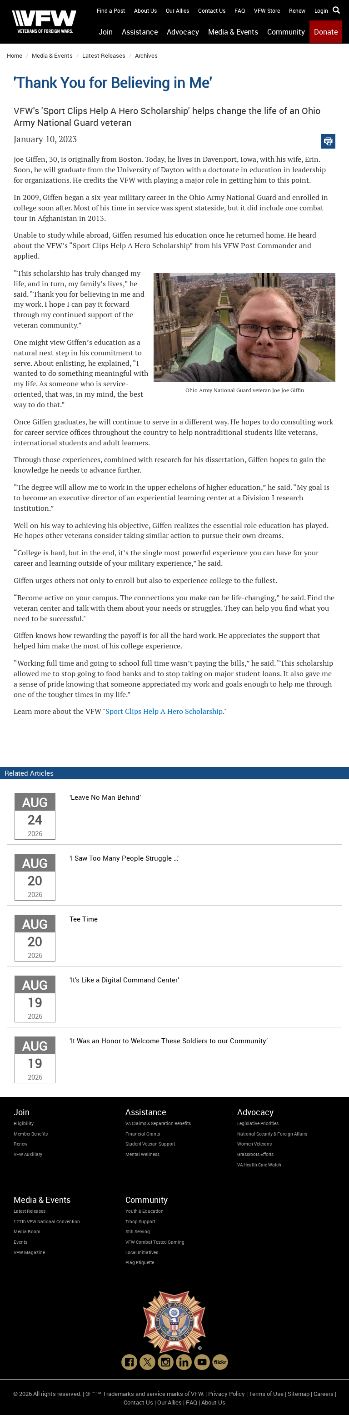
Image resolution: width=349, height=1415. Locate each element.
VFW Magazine (29, 1252)
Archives (146, 55)
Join (106, 32)
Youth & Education (144, 1211)
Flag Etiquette (139, 1262)
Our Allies (177, 10)
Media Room (27, 1231)
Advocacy (183, 32)
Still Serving (137, 1231)
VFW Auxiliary (28, 1154)
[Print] (328, 139)
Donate (326, 32)
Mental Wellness (142, 1154)
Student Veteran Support (150, 1144)
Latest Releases (103, 55)
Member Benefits (31, 1134)
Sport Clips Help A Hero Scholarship (164, 711)
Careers (324, 1394)
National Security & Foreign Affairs (272, 1134)
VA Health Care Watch (259, 1164)
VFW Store (267, 10)
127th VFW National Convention (47, 1221)
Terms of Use (266, 1394)
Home (14, 55)
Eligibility (24, 1123)
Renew (297, 10)
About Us (145, 10)
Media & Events (233, 32)
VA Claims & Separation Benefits (158, 1123)
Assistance (140, 32)
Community (286, 32)
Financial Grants (142, 1134)
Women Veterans (254, 1144)
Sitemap (298, 1394)
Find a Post (111, 10)
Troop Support (140, 1221)
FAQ (239, 10)
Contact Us (211, 10)
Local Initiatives (141, 1252)
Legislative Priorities (258, 1123)
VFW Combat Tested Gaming (154, 1242)
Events (20, 1242)
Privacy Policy (226, 1394)
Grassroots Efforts (255, 1154)
